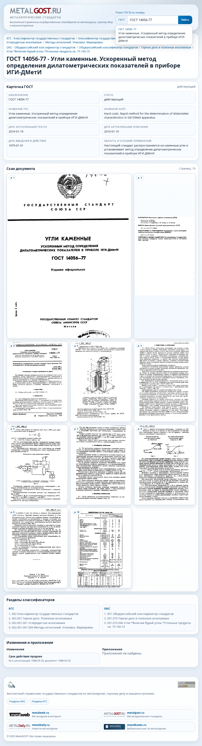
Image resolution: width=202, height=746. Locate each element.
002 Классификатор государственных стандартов (45, 614)
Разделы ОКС (17, 701)
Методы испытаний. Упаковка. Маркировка (74, 42)
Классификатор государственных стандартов (107, 38)
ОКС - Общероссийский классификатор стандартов (41, 47)
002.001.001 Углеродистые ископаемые (38, 623)
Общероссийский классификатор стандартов (108, 47)
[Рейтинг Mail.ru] (186, 684)
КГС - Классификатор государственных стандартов (41, 38)
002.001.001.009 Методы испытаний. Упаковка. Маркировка (52, 627)
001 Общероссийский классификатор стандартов (140, 614)
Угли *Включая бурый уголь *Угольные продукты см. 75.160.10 (48, 51)
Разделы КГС (39, 701)
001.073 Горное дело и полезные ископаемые (138, 618)
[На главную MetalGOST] (11, 684)
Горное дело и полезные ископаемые (166, 47)
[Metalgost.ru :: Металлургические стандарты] (35, 13)
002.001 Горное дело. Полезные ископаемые (42, 618)
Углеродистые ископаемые (24, 42)
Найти (185, 19)
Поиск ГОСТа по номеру (130, 12)
